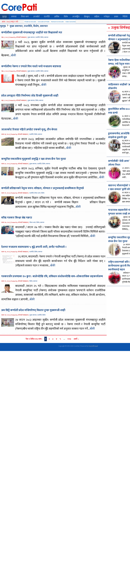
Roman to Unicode (57, 21)
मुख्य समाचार (16, 26)
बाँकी (13, 55)
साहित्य (96, 16)
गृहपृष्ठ (4, 16)
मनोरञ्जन (107, 16)
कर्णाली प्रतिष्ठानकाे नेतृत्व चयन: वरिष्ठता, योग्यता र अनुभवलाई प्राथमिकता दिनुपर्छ (42, 188)
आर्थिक (56, 16)
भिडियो (125, 16)
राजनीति (47, 16)
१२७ (69, 339)
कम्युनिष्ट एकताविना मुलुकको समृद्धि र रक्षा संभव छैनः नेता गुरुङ (33, 159)
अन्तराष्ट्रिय (75, 16)
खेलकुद (87, 16)
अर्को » (76, 339)
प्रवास (116, 16)
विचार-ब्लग (25, 16)
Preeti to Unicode (30, 21)
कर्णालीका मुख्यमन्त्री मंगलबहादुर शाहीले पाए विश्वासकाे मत (31, 32)
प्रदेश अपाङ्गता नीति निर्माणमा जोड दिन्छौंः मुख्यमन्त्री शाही (29, 95)
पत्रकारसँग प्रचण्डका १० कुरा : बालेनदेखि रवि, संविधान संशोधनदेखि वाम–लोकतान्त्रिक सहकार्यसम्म (52, 276)
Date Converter (71, 21)
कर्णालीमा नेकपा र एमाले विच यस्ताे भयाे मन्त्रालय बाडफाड (31, 66)
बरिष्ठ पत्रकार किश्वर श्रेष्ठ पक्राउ (16, 217)
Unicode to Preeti (43, 21)
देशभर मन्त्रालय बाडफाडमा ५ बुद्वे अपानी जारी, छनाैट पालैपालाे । (33, 247)
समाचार (14, 16)
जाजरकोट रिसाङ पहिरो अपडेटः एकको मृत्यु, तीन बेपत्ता (29, 129)
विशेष (66, 16)
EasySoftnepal (93, 346)
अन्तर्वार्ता (36, 16)
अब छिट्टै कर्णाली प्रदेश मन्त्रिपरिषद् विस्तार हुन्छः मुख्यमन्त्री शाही (33, 310)
